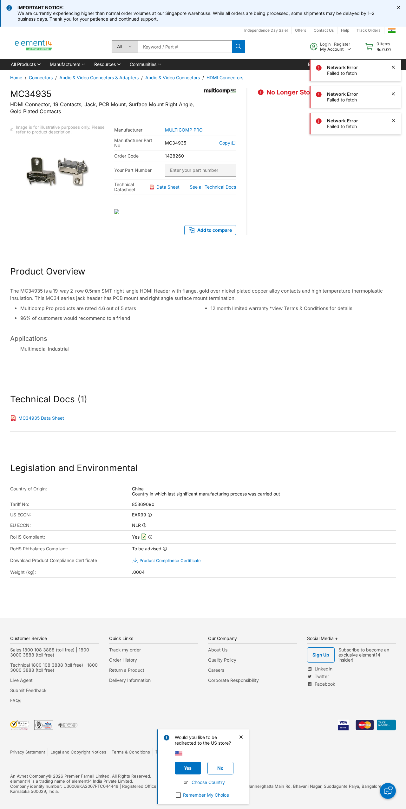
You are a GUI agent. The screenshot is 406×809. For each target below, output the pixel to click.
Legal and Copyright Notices (78, 751)
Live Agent (21, 680)
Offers (300, 30)
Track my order (125, 649)
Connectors (41, 77)
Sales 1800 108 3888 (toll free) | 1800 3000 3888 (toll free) (49, 652)
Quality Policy (222, 660)
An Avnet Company (29, 776)
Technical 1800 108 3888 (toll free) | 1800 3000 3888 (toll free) (54, 667)
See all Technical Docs (213, 187)
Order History (123, 660)
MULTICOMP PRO (184, 130)
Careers (216, 670)
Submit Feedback (28, 690)
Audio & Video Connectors (172, 77)
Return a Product (126, 670)
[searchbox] (185, 46)
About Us (217, 649)
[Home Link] (33, 46)
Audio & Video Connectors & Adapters (99, 77)
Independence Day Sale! (266, 30)
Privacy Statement (27, 751)
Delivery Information (130, 680)
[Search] (238, 46)
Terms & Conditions (131, 751)
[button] (25, 64)
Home (16, 77)
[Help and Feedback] (388, 791)
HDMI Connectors (224, 77)
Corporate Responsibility (233, 680)
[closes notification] (398, 7)
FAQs (15, 700)
